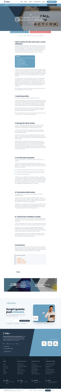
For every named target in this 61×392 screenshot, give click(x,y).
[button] (19, 32)
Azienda (4, 361)
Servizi (4, 369)
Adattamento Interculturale (50, 363)
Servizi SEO (19, 258)
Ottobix (18, 272)
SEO (30, 14)
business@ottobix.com (8, 348)
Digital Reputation (49, 366)
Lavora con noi (5, 366)
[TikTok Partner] (55, 343)
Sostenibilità (5, 372)
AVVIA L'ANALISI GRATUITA (24, 320)
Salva (53, 390)
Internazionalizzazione (50, 361)
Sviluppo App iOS (20, 363)
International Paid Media (50, 369)
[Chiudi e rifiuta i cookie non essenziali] (56, 390)
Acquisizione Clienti (35, 361)
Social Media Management (35, 373)
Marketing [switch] (40, 390)
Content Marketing (34, 365)
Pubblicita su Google (21, 262)
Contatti (4, 373)
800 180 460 (6, 346)
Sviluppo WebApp (20, 373)
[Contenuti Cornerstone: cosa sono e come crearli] (43, 285)
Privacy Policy (50, 388)
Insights (4, 370)
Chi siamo (4, 365)
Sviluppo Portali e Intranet (21, 370)
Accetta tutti (48, 390)
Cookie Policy (45, 388)
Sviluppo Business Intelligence (22, 366)
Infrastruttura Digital (22, 361)
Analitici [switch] (34, 390)
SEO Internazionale (49, 373)
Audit (43, 4)
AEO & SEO (33, 363)
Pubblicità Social (34, 372)
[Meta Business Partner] (50, 343)
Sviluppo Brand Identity (21, 365)
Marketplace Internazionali (50, 372)
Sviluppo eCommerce (20, 369)
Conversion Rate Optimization (36, 366)
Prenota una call (52, 4)
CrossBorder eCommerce (50, 365)
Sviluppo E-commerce (21, 261)
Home (4, 363)
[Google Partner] (44, 343)
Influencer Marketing (34, 369)
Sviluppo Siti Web (20, 259)
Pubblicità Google (34, 370)
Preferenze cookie (39, 388)
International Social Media (50, 370)
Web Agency (20, 35)
